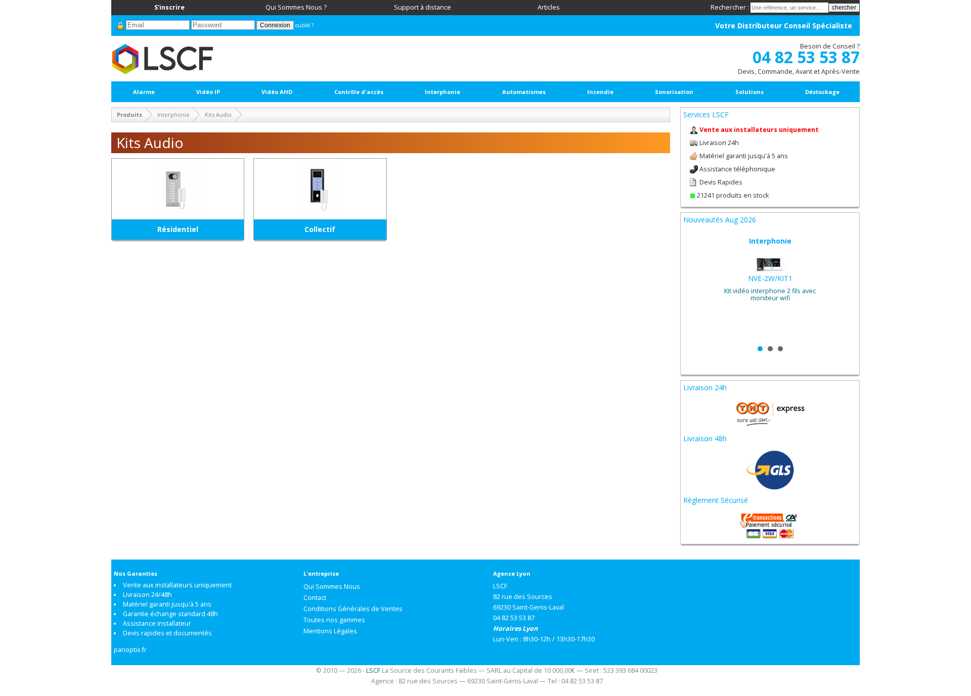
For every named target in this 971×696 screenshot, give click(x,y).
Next (843, 288)
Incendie (600, 92)
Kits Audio (218, 114)
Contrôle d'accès (358, 92)
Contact (314, 597)
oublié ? (304, 25)
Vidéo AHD (276, 92)
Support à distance (422, 7)
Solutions (749, 92)
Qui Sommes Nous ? (296, 7)
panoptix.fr (130, 649)
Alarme (144, 92)
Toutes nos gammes (334, 620)
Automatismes (524, 92)
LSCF (373, 670)
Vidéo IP (208, 92)
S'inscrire (169, 7)
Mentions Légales (330, 631)
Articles (549, 7)
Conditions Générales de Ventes (353, 609)
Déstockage (822, 92)
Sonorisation (674, 92)
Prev (696, 288)
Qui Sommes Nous (331, 586)
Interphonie (442, 92)
